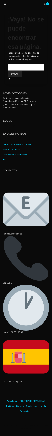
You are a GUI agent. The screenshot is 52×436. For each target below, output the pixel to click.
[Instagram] (14, 126)
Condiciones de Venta (36, 406)
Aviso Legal (12, 401)
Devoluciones (26, 411)
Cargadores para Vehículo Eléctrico (17, 144)
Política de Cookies (15, 406)
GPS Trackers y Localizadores (15, 155)
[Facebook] (5, 126)
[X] (10, 126)
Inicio (5, 139)
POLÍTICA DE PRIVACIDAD (32, 401)
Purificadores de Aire (11, 149)
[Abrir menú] (5, 4)
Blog (5, 160)
